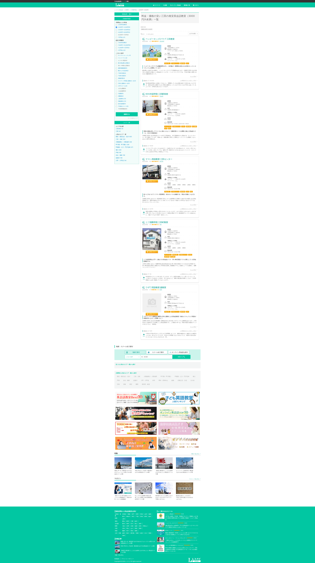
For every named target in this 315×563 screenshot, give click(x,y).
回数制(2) (120, 96)
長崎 (137, 533)
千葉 (137, 516)
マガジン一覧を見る (194, 479)
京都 (132, 526)
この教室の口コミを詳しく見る (188, 80)
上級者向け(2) (122, 98)
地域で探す (136, 352)
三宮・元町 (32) (120, 139)
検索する (127, 114)
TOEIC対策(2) (122, 73)
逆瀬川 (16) (119, 158)
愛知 (123, 521)
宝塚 (118, 384)
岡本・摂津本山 (163, 380)
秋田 (137, 514)
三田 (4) (118, 131)
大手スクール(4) (122, 86)
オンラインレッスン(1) (124, 55)
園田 (137, 384)
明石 (130, 384)
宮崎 (150, 533)
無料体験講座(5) (122, 68)
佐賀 (141, 533)
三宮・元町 (137, 376)
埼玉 (133, 516)
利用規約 (116, 559)
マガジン (196, 5)
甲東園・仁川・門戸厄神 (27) (124, 147)
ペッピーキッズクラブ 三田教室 (160, 39)
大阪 (123, 526)
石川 (132, 523)
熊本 (127, 533)
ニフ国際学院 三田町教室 (157, 222)
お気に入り (152, 59)
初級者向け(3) (122, 101)
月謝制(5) (120, 93)
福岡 (123, 533)
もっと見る (193, 76)
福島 (150, 514)
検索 (166, 5)
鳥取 (136, 528)
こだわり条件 (129, 357)
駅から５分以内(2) (123, 70)
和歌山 (145, 526)
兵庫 (127, 526)
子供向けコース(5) (123, 106)
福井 (140, 523)
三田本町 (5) (119, 128)
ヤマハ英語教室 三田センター (159, 159)
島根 (140, 528)
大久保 (192, 380)
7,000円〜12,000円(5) (124, 45)
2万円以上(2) (121, 50)
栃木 (150, 516)
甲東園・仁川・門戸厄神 (182, 376)
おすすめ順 (192, 33)
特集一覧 (187, 5)
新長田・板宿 (146, 384)
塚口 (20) (118, 150)
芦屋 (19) (118, 152)
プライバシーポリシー (127, 559)
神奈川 (128, 516)
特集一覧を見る (195, 453)
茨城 (141, 516)
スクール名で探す (158, 352)
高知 (132, 530)
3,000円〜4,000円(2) (124, 29)
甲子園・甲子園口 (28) (122, 144)
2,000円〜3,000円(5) (124, 27)
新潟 (123, 523)
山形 (145, 514)
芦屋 (118, 380)
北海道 (124, 514)
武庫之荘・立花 (182, 380)
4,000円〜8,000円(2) (124, 32)
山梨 (123, 519)
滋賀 (136, 526)
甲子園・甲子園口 (166, 376)
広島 (123, 528)
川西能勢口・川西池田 (150, 376)
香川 (127, 530)
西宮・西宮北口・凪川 (123, 376)
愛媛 (123, 530)
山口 (132, 528)
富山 (136, 523)
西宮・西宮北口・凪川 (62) (124, 136)
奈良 (140, 526)
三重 (132, 521)
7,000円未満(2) (122, 42)
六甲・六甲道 (145, 380)
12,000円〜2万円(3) (123, 47)
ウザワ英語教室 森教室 (156, 287)
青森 (129, 514)
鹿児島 (132, 533)
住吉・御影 (126, 380)
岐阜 (136, 521)
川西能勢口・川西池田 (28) (124, 142)
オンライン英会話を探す (180, 352)
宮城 (141, 514)
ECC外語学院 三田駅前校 (157, 94)
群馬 (145, 516)
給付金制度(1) (122, 103)
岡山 (127, 528)
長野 (127, 523)
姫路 (172, 380)
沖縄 (123, 535)
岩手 (133, 514)
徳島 (136, 530)
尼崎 (124, 384)
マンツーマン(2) (122, 58)
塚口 (194, 376)
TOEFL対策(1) (122, 76)
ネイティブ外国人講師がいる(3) (127, 81)
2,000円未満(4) (122, 24)
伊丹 (153, 380)
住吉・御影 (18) (120, 155)
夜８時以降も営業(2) (124, 63)
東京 (123, 516)
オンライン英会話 (176, 5)
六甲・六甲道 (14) (121, 160)
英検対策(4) (121, 78)
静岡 (127, 521)
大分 (145, 533)
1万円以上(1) (121, 37)
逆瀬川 (135, 380)
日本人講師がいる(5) (124, 83)
